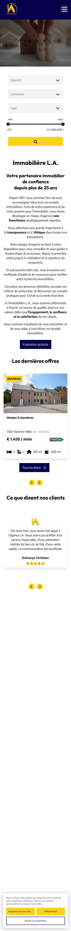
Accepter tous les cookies (20, 911)
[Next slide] (39, 483)
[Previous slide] (32, 483)
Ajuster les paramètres (35, 920)
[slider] (8, 124)
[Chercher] (35, 141)
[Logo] (19, 9)
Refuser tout (50, 911)
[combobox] (35, 80)
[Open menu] (64, 9)
